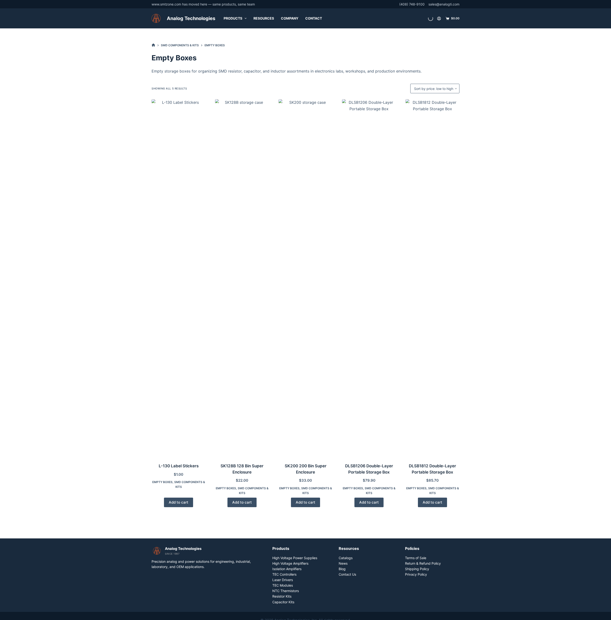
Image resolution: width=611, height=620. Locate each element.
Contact (313, 18)
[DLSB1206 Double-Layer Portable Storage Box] (369, 278)
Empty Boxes (162, 482)
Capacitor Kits (283, 602)
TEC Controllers (284, 574)
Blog (342, 569)
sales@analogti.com (443, 4)
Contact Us (347, 574)
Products (233, 18)
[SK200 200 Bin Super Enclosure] (305, 278)
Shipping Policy (417, 569)
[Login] (439, 18)
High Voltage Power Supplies (294, 558)
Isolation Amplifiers (286, 569)
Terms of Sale (415, 558)
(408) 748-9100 (412, 4)
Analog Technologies (191, 18)
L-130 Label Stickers (179, 466)
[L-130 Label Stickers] (178, 278)
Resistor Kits (281, 596)
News (343, 563)
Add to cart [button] (178, 502)
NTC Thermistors (285, 591)
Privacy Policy (416, 574)
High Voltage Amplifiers (290, 563)
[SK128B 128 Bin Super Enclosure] (242, 278)
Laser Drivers (282, 580)
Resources (263, 18)
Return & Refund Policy (423, 563)
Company (289, 18)
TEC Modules (282, 585)
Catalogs (346, 558)
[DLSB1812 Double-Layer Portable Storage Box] (432, 278)
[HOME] (153, 45)
